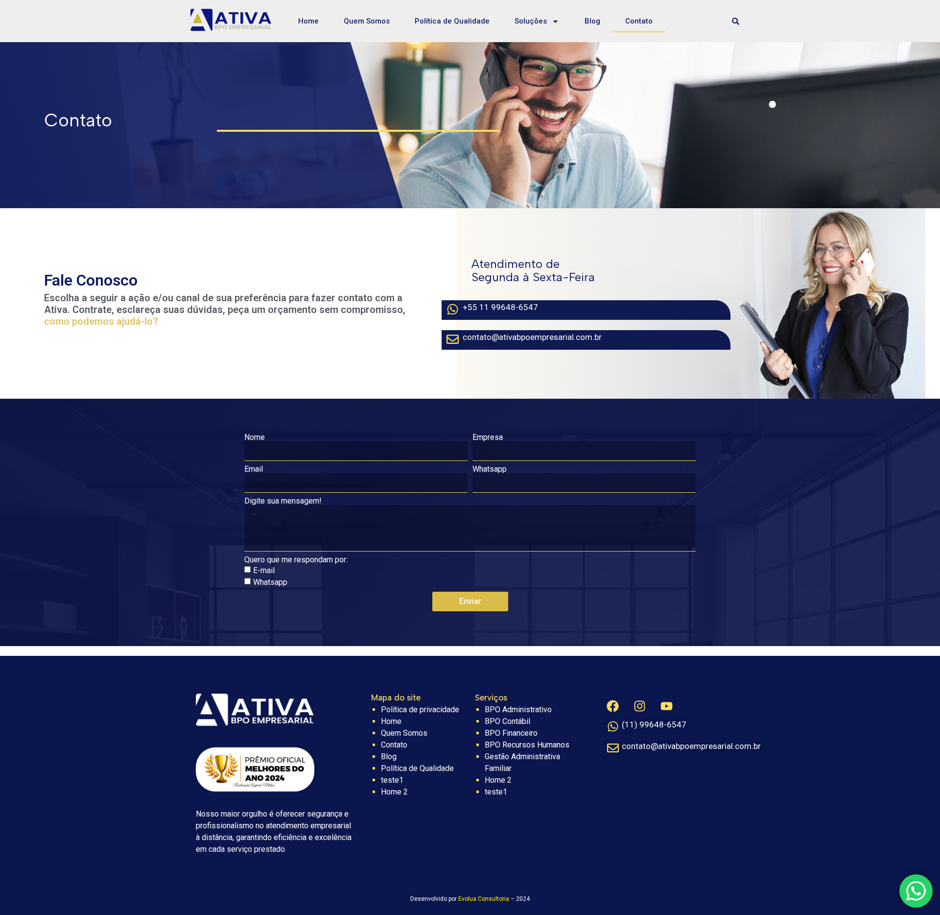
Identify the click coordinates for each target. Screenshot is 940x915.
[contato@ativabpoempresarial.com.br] (613, 748)
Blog (592, 21)
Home (308, 21)
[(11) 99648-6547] (613, 726)
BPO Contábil (507, 721)
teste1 (392, 780)
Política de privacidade (420, 709)
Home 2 (394, 791)
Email (253, 469)
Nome (254, 437)
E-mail (264, 570)
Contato (639, 21)
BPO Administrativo (518, 709)
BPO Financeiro (511, 733)
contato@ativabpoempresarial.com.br (691, 746)
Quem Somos (367, 21)
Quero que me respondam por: (296, 560)
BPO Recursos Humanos (527, 744)
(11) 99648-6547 (654, 724)
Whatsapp (489, 469)
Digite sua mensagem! (283, 501)
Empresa (487, 437)
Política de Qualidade (452, 21)
